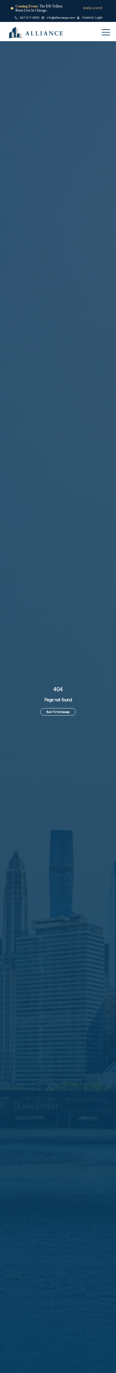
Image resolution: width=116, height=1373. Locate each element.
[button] (105, 32)
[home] (35, 32)
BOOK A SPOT (92, 8)
